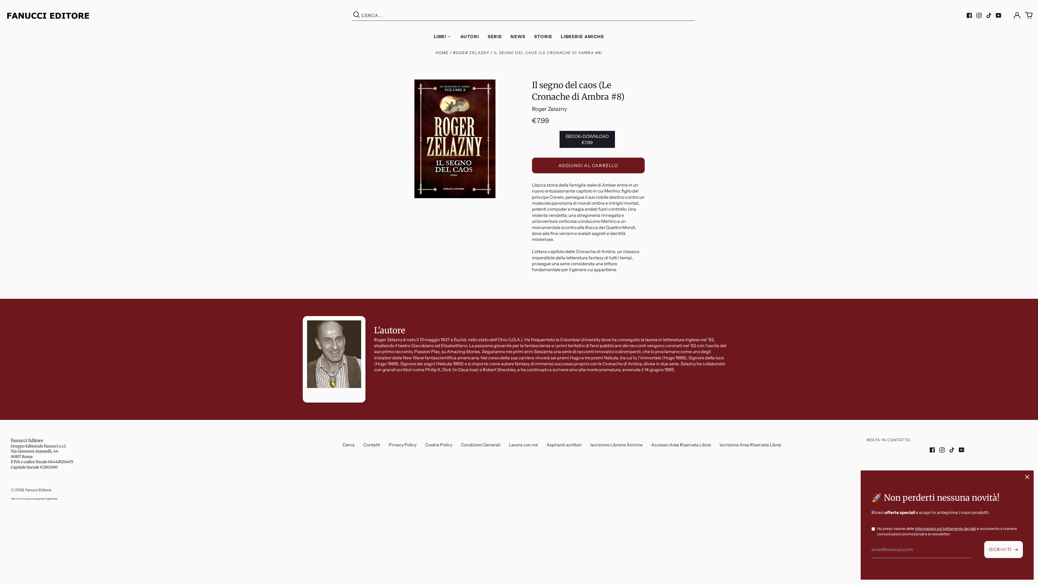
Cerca (348, 444)
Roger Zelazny (471, 52)
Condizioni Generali (480, 444)
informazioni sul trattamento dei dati (945, 528)
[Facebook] (969, 15)
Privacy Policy (403, 444)
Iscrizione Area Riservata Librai (750, 444)
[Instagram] (979, 15)
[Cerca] (356, 15)
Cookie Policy (438, 444)
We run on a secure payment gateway (34, 498)
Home (442, 52)
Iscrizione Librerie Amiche (616, 444)
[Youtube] (998, 15)
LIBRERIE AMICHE (582, 36)
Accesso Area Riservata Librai (681, 444)
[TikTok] (989, 15)
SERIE (495, 36)
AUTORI (469, 36)
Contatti (371, 444)
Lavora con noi (523, 444)
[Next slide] (1029, 298)
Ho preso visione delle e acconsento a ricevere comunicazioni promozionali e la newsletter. (947, 531)
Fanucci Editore (27, 440)
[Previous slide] (8, 298)
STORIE (543, 36)
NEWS (518, 36)
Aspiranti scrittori (564, 444)
